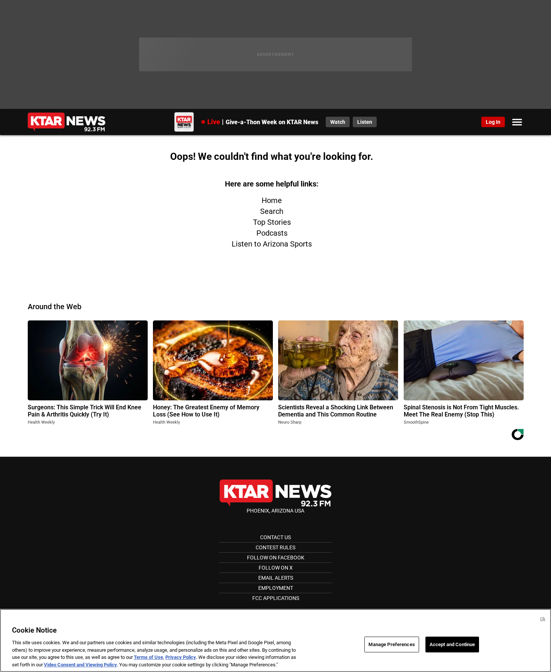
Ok (542, 618)
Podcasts (271, 233)
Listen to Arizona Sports (272, 243)
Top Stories (272, 222)
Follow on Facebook (275, 558)
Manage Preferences (391, 644)
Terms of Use (148, 657)
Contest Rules (275, 547)
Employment (275, 588)
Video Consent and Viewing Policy (80, 664)
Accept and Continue (452, 644)
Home (272, 200)
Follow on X (276, 568)
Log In (493, 122)
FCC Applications (275, 598)
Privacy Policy (180, 657)
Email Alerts (275, 578)
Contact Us (275, 537)
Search (271, 211)
